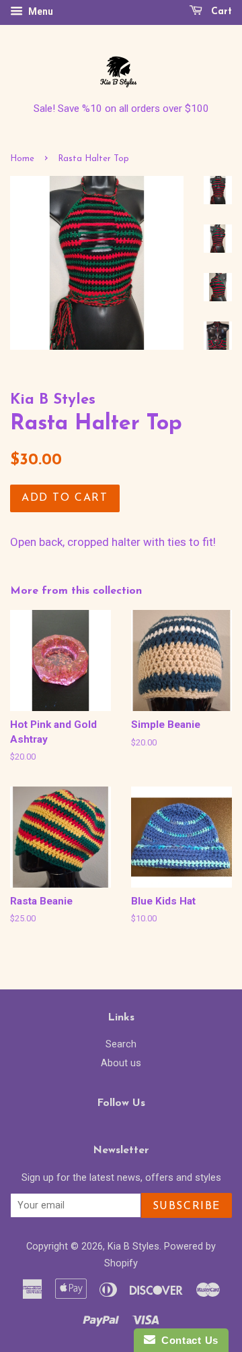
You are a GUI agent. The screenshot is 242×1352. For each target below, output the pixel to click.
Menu (39, 11)
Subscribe (186, 1206)
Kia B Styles (133, 1246)
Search (121, 1044)
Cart (220, 12)
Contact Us (186, 1340)
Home (22, 158)
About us (121, 1063)
